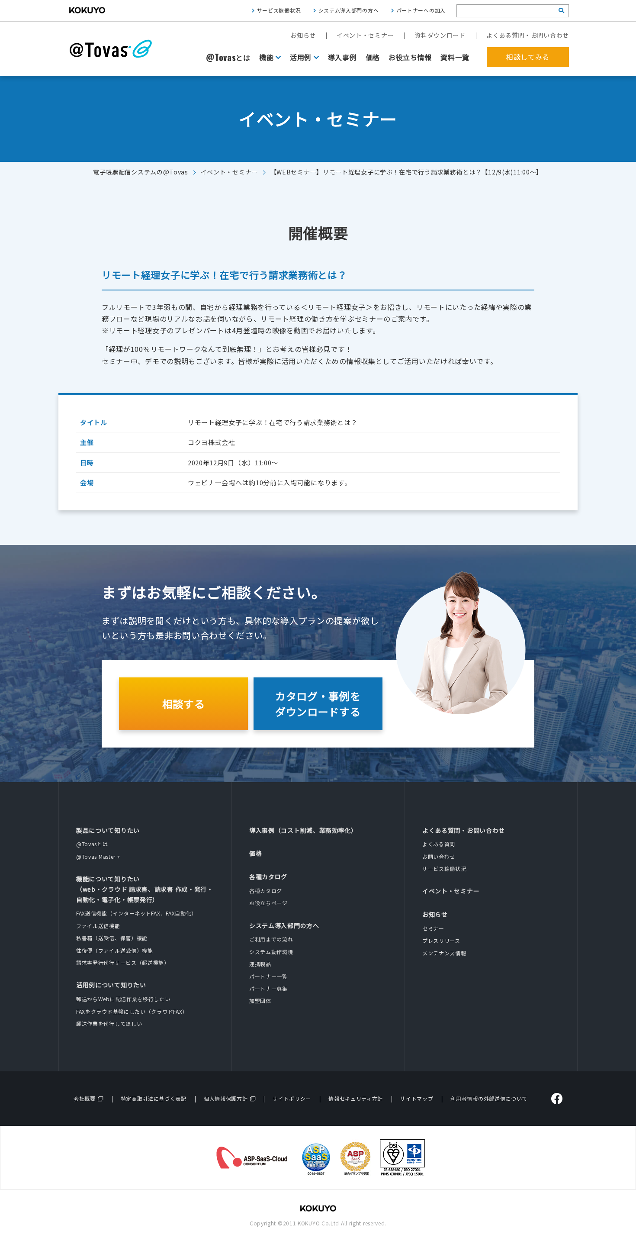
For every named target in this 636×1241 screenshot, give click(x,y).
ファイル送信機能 (98, 925)
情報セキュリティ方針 (355, 1098)
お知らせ (303, 35)
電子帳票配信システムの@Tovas (140, 172)
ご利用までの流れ (271, 939)
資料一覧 (454, 57)
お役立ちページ (268, 902)
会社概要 (85, 1098)
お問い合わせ (438, 856)
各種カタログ (268, 876)
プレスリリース (441, 940)
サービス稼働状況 (279, 10)
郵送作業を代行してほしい (109, 1023)
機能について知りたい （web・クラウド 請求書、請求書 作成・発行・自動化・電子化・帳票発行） (144, 889)
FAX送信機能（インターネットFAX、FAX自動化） (136, 913)
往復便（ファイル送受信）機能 (114, 950)
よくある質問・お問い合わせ (527, 35)
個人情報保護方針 (226, 1098)
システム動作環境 (271, 951)
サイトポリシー (292, 1098)
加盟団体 (260, 1000)
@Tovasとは (92, 844)
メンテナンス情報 (444, 953)
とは (228, 57)
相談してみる (527, 57)
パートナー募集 (268, 988)
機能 (266, 57)
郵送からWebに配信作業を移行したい (123, 998)
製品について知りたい (108, 830)
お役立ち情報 (410, 57)
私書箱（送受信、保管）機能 (112, 937)
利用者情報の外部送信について (488, 1098)
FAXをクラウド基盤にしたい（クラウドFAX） (132, 1011)
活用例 (301, 57)
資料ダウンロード (440, 35)
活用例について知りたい (111, 984)
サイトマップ (416, 1098)
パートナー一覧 (268, 976)
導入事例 (342, 57)
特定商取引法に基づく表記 (153, 1098)
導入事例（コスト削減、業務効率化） (303, 830)
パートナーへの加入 (421, 10)
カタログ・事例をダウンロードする (318, 703)
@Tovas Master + (98, 856)
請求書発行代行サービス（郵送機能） (123, 962)
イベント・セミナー (365, 35)
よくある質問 (438, 844)
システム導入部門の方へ (348, 10)
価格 (373, 57)
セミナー (433, 928)
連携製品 (260, 963)
